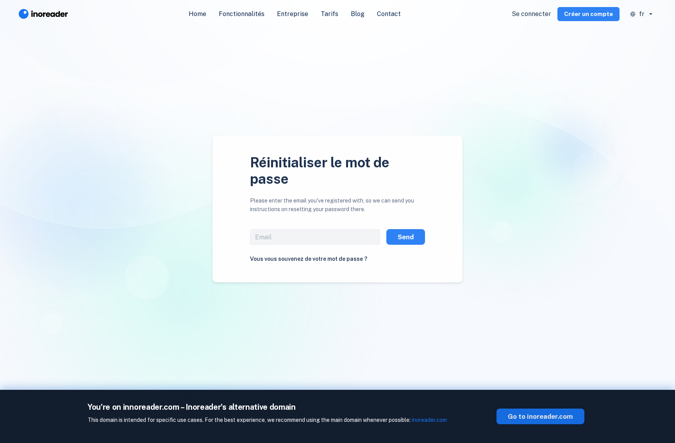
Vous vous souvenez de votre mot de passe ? (308, 259)
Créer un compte (588, 14)
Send (406, 237)
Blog (357, 14)
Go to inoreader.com (540, 416)
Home (197, 14)
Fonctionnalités (241, 14)
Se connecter (531, 14)
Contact (389, 14)
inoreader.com (429, 420)
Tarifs (329, 14)
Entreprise (292, 14)
